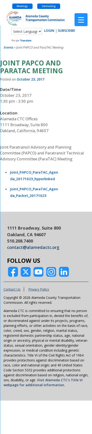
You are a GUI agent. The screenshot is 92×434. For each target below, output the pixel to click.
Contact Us (12, 289)
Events (8, 47)
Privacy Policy (38, 289)
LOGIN (49, 30)
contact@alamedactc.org (33, 247)
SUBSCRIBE (66, 30)
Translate (25, 40)
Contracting (48, 6)
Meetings (22, 6)
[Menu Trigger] (81, 19)
